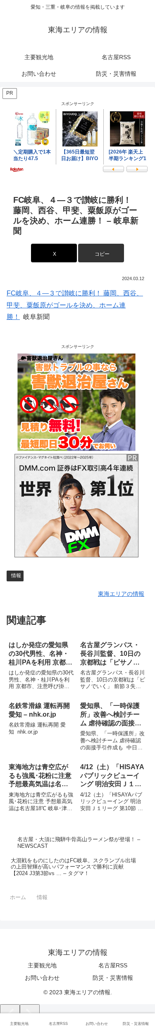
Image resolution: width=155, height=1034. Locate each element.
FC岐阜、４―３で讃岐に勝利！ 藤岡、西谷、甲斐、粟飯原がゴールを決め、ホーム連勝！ (75, 305)
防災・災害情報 (113, 977)
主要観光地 (42, 965)
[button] (101, 253)
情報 (16, 575)
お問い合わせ (42, 977)
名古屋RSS (112, 965)
